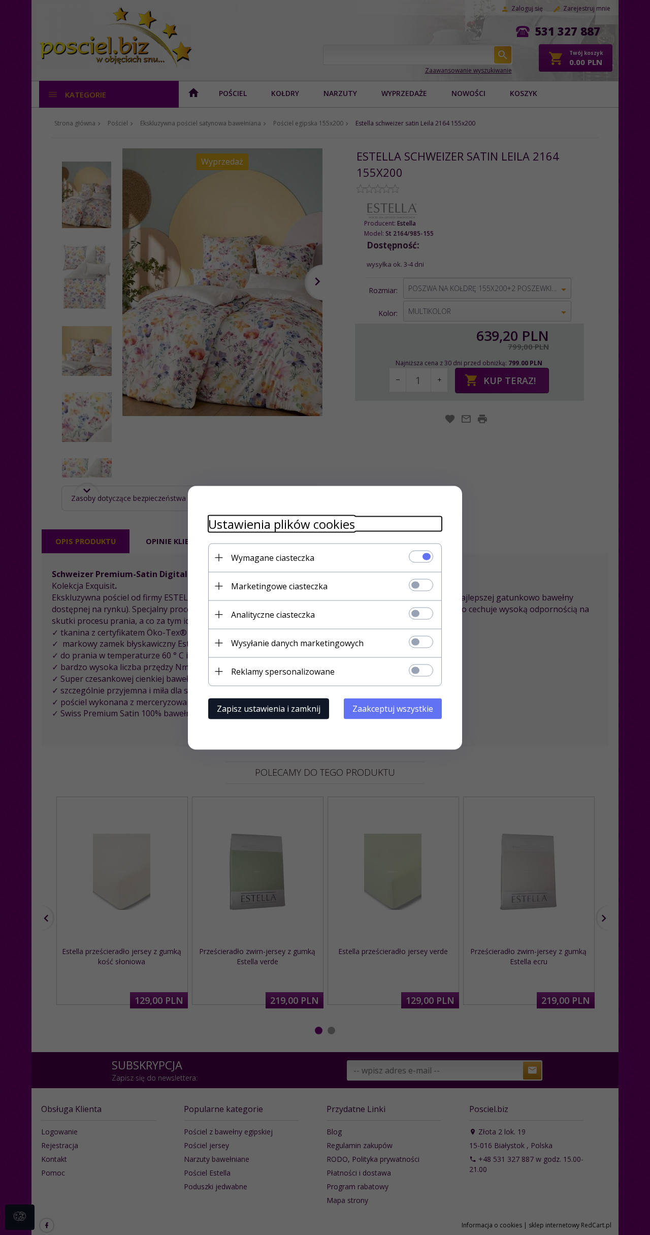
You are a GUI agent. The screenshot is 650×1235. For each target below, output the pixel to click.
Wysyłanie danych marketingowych (297, 642)
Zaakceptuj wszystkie (392, 708)
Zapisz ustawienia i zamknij (268, 708)
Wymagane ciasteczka (272, 557)
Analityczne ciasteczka (273, 614)
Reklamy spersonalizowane (283, 671)
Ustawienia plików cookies (281, 523)
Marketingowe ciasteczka (279, 585)
